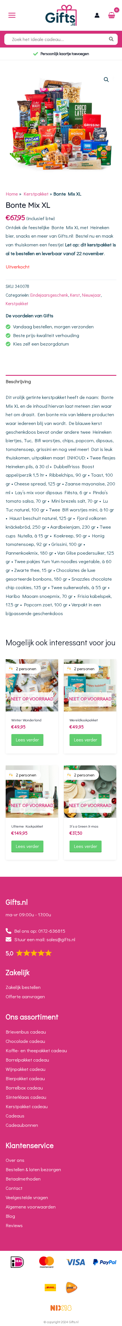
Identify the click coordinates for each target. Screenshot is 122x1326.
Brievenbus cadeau (26, 1031)
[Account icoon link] (97, 15)
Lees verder (27, 740)
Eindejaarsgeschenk (49, 295)
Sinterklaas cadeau (26, 1097)
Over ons (15, 1160)
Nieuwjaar (91, 295)
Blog (10, 1216)
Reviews (14, 1225)
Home (12, 193)
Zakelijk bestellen (23, 987)
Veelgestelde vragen (27, 1197)
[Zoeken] (112, 39)
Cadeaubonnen (22, 1125)
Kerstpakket (36, 193)
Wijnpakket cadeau (25, 1069)
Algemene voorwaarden (31, 1206)
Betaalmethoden (23, 1178)
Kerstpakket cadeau (27, 1106)
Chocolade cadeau (25, 1041)
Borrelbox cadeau (24, 1087)
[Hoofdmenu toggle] (12, 15)
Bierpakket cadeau (25, 1078)
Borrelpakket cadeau (27, 1059)
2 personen (26, 668)
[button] (106, 80)
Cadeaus (15, 1115)
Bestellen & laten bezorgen (33, 1169)
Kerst (75, 295)
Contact (14, 1188)
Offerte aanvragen (25, 996)
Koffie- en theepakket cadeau (36, 1050)
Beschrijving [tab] (18, 381)
